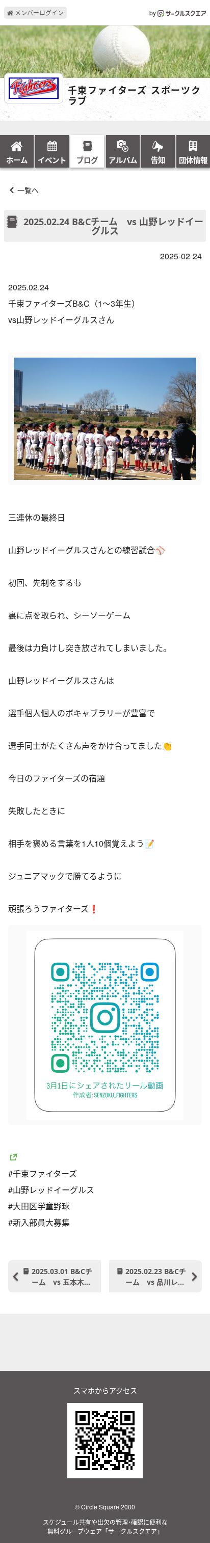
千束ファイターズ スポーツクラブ (134, 96)
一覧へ (28, 190)
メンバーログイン (38, 12)
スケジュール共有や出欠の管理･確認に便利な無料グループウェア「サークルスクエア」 (105, 1526)
